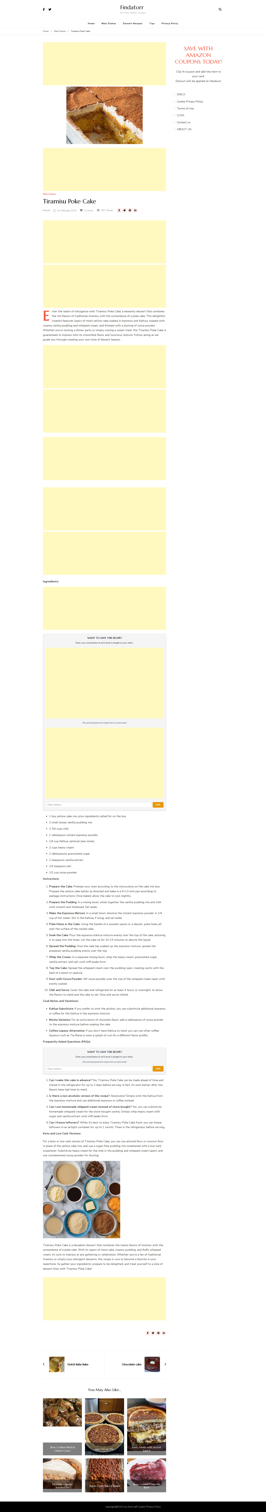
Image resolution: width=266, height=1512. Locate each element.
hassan (46, 210)
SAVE (158, 804)
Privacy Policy (170, 23)
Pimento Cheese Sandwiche (62, 1486)
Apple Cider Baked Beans (104, 1486)
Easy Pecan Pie (104, 1449)
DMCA (181, 94)
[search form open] (220, 9)
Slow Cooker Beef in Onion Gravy (62, 1449)
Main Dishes (109, 23)
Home (91, 23)
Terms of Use (185, 108)
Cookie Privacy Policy (190, 101)
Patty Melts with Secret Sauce (146, 1449)
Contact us (183, 122)
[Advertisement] (104, 63)
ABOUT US (184, 129)
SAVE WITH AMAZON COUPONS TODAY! (198, 55)
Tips (152, 23)
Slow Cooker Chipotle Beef (146, 1486)
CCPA (180, 115)
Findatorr (132, 7)
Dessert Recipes (132, 23)
